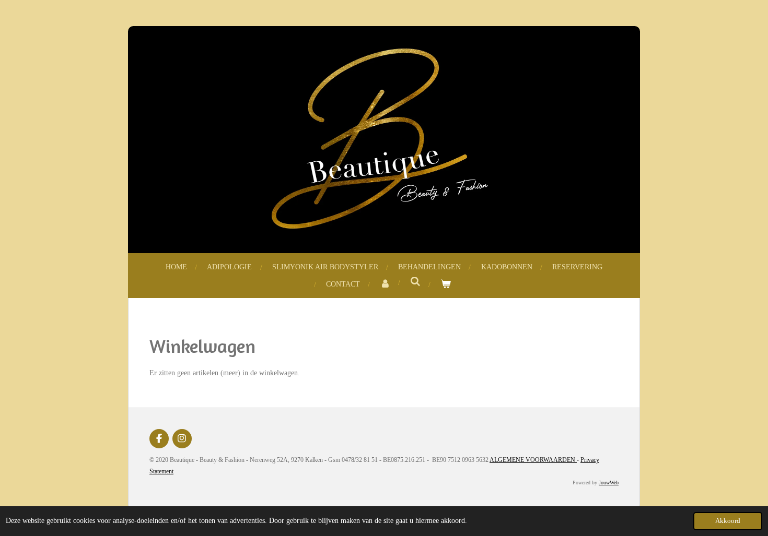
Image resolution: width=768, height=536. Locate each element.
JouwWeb (609, 482)
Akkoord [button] (727, 521)
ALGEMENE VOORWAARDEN (533, 459)
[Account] (385, 284)
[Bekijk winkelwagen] (446, 284)
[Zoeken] (415, 282)
